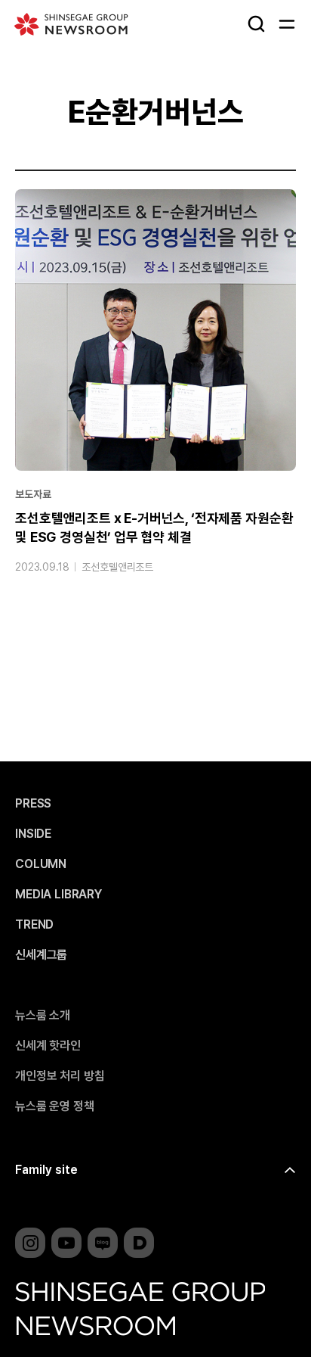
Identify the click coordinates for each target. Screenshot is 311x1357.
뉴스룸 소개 (42, 1016)
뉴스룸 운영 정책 (54, 1106)
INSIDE (33, 834)
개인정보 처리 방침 (59, 1076)
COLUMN (40, 864)
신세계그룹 (41, 955)
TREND (34, 925)
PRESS (33, 804)
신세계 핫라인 (48, 1046)
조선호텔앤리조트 (117, 567)
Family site (46, 1169)
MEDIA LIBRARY (58, 895)
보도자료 (33, 494)
